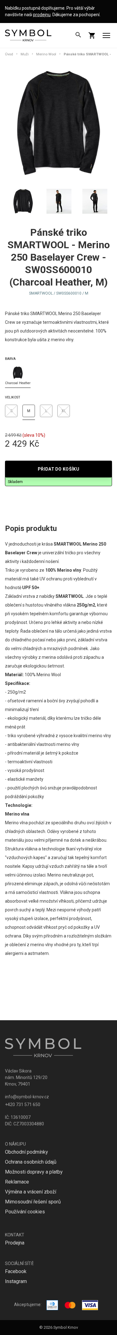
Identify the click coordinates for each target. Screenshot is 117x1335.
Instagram (16, 1281)
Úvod (9, 54)
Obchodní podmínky (26, 1152)
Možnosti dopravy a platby (34, 1172)
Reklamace (17, 1182)
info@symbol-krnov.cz (27, 1096)
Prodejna (14, 1243)
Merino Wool (46, 54)
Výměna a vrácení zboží (30, 1192)
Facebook (16, 1271)
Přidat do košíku (58, 469)
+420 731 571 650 (22, 1104)
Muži (25, 54)
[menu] (106, 35)
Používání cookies (25, 1212)
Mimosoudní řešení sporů (33, 1202)
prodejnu (42, 14)
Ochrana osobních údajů (30, 1162)
